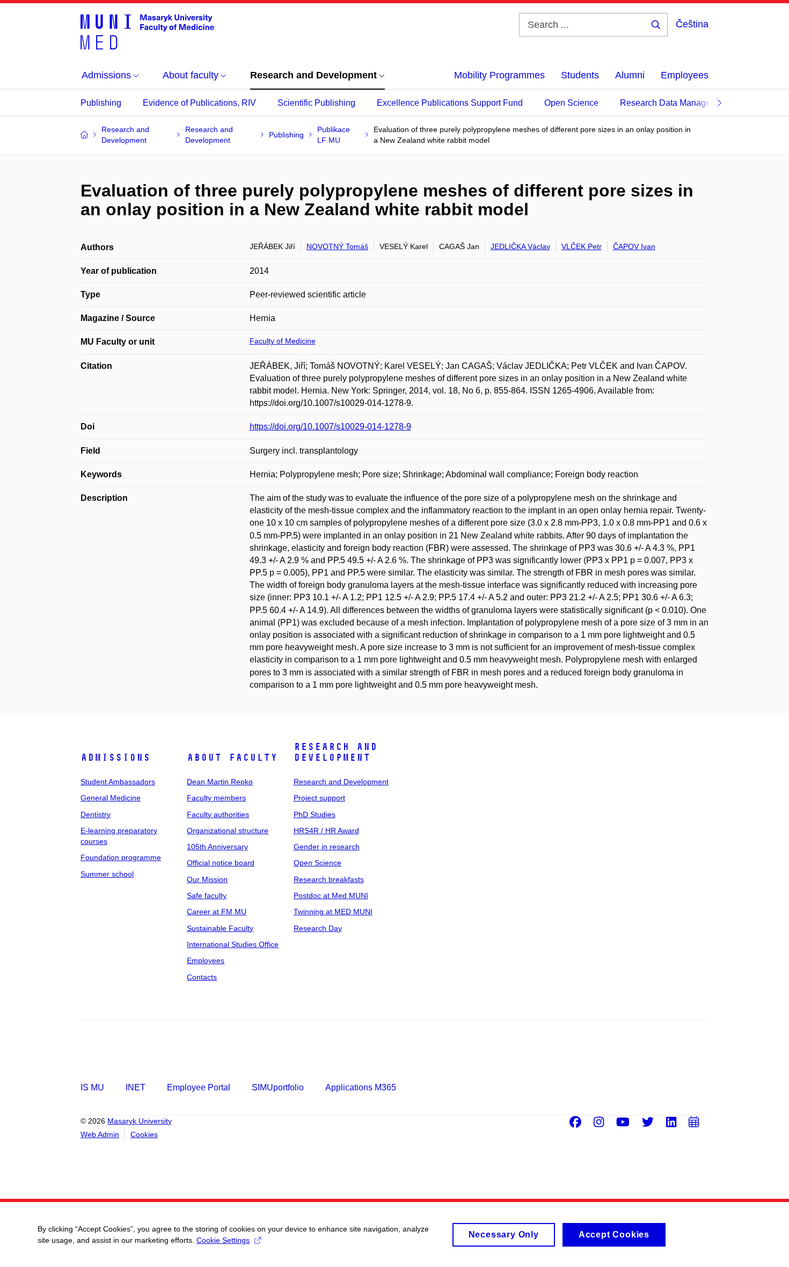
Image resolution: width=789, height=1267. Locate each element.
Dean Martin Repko (220, 781)
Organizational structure (227, 830)
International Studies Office (233, 944)
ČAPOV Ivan (634, 246)
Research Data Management (674, 102)
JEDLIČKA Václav (520, 246)
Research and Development (335, 752)
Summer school (107, 874)
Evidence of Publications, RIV (199, 102)
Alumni (630, 75)
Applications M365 (360, 1087)
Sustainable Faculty (220, 928)
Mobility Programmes (499, 75)
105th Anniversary (217, 846)
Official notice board (220, 862)
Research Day (318, 928)
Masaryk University (139, 1121)
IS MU (92, 1087)
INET (135, 1087)
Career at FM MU (216, 911)
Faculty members (216, 797)
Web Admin (100, 1134)
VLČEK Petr (581, 246)
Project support (319, 797)
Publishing (101, 102)
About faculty (232, 757)
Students (580, 75)
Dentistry (96, 814)
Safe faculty (207, 895)
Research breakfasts (329, 879)
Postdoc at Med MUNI (331, 895)
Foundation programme (121, 857)
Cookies (144, 1134)
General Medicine (111, 797)
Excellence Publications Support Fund (450, 102)
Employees (684, 75)
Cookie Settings (223, 1240)
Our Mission (207, 879)
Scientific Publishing (316, 102)
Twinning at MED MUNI (333, 911)
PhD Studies (314, 814)
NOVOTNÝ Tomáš (337, 246)
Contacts (202, 977)
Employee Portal (198, 1087)
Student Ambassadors (118, 781)
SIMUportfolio (278, 1087)
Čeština (692, 24)
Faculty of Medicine (283, 341)
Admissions (115, 757)
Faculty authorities (218, 814)
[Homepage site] (147, 31)
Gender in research (327, 846)
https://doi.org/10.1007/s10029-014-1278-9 (330, 426)
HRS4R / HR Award (326, 830)
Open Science (571, 102)
